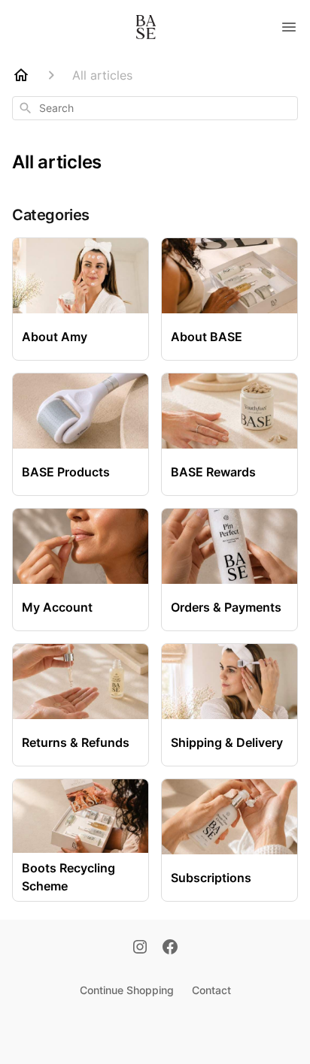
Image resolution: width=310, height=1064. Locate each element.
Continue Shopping (127, 990)
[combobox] (155, 108)
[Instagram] (140, 948)
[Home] (21, 75)
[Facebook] (170, 948)
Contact (211, 990)
